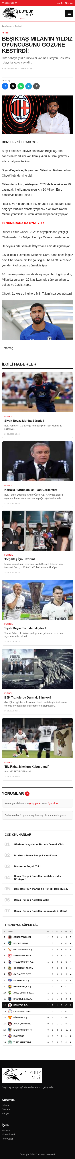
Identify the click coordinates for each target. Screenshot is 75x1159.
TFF (68, 925)
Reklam (6, 1109)
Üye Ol (60, 3)
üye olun (53, 803)
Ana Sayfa (6, 26)
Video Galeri (8, 1134)
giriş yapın (35, 803)
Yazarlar (6, 1130)
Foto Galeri (7, 1138)
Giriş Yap (69, 3)
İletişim (5, 1105)
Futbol (18, 26)
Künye (5, 1113)
